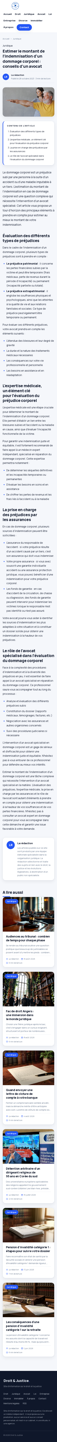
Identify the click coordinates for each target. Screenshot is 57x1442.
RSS (24, 1403)
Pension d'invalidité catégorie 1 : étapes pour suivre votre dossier (28, 1249)
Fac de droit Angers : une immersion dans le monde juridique (20, 1015)
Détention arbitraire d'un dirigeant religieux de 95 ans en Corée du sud (23, 1172)
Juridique (29, 14)
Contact (24, 27)
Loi (50, 14)
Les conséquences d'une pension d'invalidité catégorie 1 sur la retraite (23, 1326)
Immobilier (37, 20)
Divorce (23, 20)
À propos (8, 27)
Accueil (8, 14)
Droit (18, 14)
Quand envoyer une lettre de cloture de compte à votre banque (22, 1094)
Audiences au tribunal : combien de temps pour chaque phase (28, 938)
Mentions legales (11, 1403)
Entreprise (9, 20)
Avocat (41, 14)
